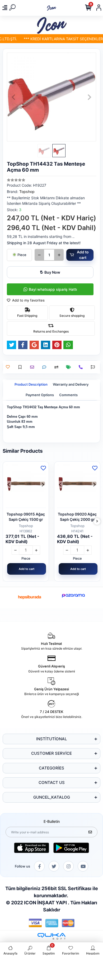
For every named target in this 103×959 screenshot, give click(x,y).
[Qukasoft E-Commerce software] (51, 936)
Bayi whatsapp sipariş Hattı (53, 289)
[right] (97, 521)
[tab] (31, 384)
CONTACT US (52, 782)
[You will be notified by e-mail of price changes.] (70, 367)
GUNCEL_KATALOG (51, 797)
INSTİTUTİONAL (51, 738)
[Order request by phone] (82, 367)
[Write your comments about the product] (45, 367)
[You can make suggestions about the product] (94, 367)
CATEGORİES (51, 768)
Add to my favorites (28, 300)
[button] (13, 97)
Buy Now (52, 272)
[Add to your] (57, 367)
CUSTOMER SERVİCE (51, 753)
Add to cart (83, 255)
